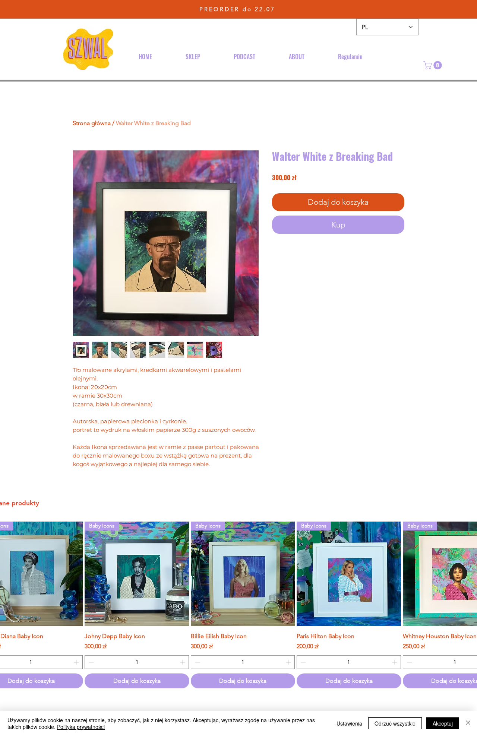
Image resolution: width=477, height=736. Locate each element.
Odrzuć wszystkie (395, 723)
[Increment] (77, 662)
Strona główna (92, 123)
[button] (433, 65)
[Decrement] (90, 662)
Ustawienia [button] (349, 723)
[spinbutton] (136, 662)
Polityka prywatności (81, 726)
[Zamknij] (468, 723)
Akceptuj (443, 723)
